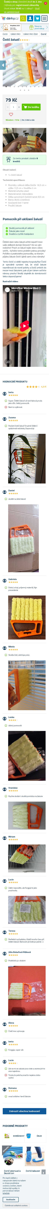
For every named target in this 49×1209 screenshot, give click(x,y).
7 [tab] (30, 85)
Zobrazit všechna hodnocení (24, 1111)
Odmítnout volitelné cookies (16, 1205)
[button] (19, 107)
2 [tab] (10, 85)
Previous (2, 27)
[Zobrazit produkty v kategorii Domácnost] (7, 1136)
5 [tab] (22, 85)
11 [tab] (20, 89)
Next (47, 27)
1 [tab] (6, 85)
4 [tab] (18, 85)
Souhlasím (10, 1199)
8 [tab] (34, 85)
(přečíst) (6, 1193)
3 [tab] (14, 85)
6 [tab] (26, 85)
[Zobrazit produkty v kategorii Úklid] (28, 1136)
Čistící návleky (33, 1171)
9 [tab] (38, 85)
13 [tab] (28, 89)
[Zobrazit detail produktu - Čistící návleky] (34, 1156)
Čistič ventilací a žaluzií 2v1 (12, 1172)
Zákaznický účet (30, 20)
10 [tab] (43, 85)
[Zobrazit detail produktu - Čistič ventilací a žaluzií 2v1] (13, 1156)
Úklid (39, 1136)
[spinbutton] (13, 107)
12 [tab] (24, 89)
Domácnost (18, 1136)
